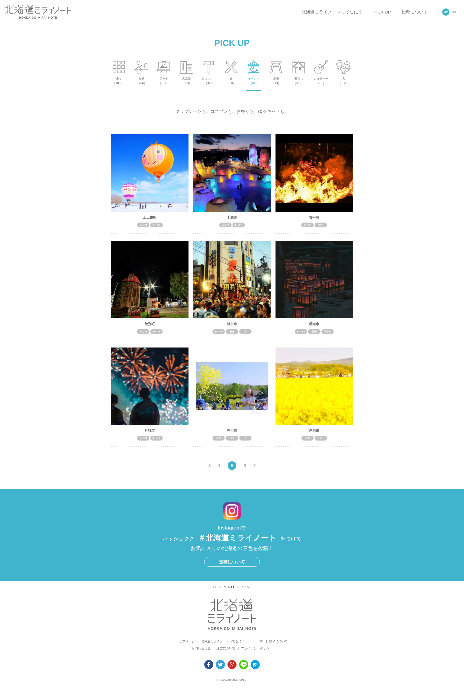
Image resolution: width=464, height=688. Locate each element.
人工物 (186, 81)
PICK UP (382, 12)
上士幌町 (150, 217)
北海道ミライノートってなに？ (332, 12)
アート (163, 81)
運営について (226, 648)
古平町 (314, 217)
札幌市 (150, 430)
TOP (214, 587)
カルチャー (321, 81)
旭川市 (232, 324)
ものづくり (209, 81)
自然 (141, 81)
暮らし (298, 81)
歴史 (276, 81)
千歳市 (232, 217)
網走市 (314, 324)
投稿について (415, 12)
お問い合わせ (201, 648)
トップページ (185, 641)
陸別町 (150, 324)
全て (119, 81)
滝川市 (232, 430)
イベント (254, 81)
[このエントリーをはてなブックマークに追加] (255, 666)
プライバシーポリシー (256, 648)
